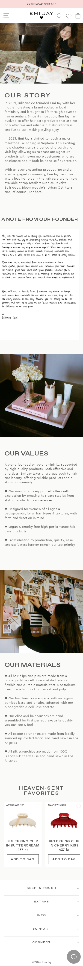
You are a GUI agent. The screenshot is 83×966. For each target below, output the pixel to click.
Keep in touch (41, 888)
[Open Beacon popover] (74, 957)
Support (41, 929)
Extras (41, 902)
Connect (41, 942)
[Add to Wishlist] (37, 806)
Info (41, 915)
